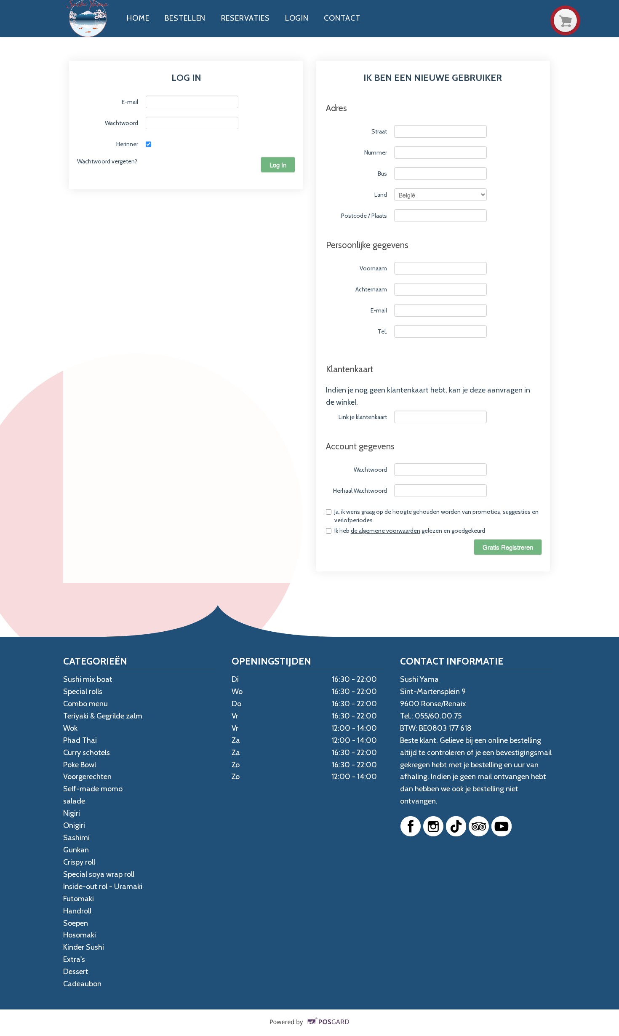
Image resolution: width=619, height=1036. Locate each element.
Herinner (127, 144)
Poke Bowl (79, 764)
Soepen (75, 923)
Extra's (74, 959)
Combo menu (85, 703)
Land (380, 194)
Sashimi (76, 837)
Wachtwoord (121, 123)
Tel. (382, 331)
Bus (382, 173)
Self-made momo (93, 788)
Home (138, 18)
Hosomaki (79, 935)
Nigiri (71, 813)
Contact (342, 18)
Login (297, 18)
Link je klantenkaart (363, 417)
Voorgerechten (87, 776)
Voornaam (373, 268)
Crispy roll (79, 862)
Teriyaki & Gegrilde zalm (102, 716)
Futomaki (78, 898)
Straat (379, 131)
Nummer (375, 152)
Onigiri (74, 825)
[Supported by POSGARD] (310, 1028)
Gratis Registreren (508, 546)
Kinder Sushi (83, 947)
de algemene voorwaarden (385, 530)
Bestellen (185, 18)
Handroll (77, 911)
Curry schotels (86, 752)
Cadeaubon (82, 983)
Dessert (75, 971)
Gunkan (76, 849)
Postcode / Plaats (364, 215)
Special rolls (82, 691)
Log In (277, 164)
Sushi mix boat (87, 679)
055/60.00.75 (438, 716)
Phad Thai (80, 740)
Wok (70, 728)
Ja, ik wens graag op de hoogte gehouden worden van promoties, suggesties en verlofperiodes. (436, 516)
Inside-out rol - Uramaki (102, 886)
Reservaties (245, 18)
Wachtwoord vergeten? (107, 161)
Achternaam (371, 289)
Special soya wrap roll (98, 874)
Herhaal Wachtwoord (360, 490)
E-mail (130, 102)
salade (74, 801)
